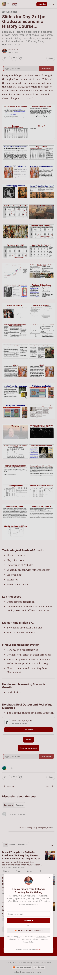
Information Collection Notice (33, 939)
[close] (49, 877)
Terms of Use (41, 936)
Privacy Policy (28, 942)
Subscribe (28, 920)
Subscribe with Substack (30, 930)
